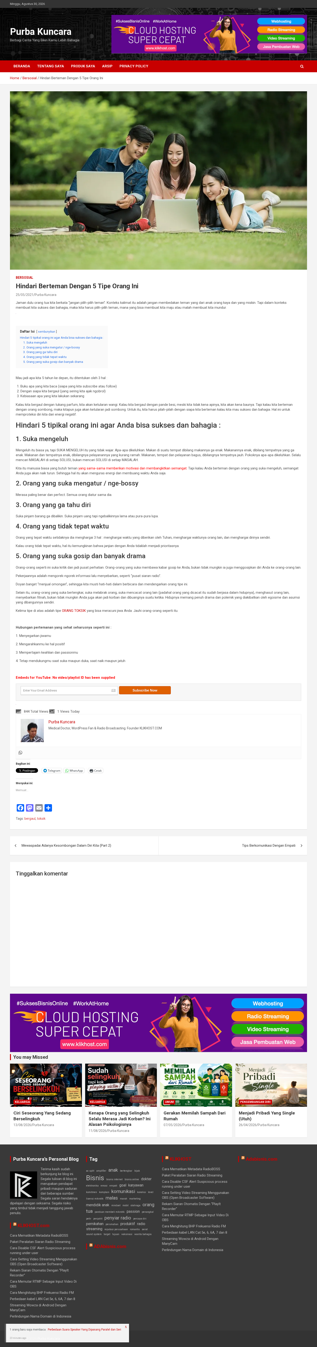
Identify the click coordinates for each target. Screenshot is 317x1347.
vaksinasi (126, 1234)
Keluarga (22, 1102)
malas (112, 1198)
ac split (90, 1170)
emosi (104, 1185)
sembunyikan (46, 331)
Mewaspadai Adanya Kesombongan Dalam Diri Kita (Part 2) (66, 845)
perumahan (112, 1224)
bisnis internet (114, 1179)
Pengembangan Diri (255, 1102)
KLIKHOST (180, 1159)
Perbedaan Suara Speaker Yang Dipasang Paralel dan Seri (84, 1329)
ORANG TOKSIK (74, 611)
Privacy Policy (134, 66)
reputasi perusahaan (116, 1229)
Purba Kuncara (40, 31)
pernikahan (95, 1224)
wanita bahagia (143, 1234)
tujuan (115, 1234)
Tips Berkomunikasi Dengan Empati (268, 845)
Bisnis (95, 1178)
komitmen (91, 1192)
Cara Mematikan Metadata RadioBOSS (39, 1235)
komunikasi (123, 1191)
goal (122, 1185)
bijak (137, 1170)
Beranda (21, 66)
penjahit (97, 1218)
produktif (127, 1224)
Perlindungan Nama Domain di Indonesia (40, 1316)
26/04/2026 (247, 1125)
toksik (41, 818)
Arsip (107, 66)
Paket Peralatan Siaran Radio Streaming (40, 1242)
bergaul (30, 818)
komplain (104, 1192)
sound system (94, 1234)
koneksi (141, 1192)
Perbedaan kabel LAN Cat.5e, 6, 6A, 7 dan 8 (42, 1299)
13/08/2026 (22, 1125)
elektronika (92, 1185)
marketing (135, 1198)
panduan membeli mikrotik (110, 1211)
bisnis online (132, 1179)
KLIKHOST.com (33, 1225)
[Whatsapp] (20, 753)
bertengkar (126, 1170)
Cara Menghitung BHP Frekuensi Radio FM (42, 1293)
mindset (115, 1205)
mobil (126, 1205)
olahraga (135, 1205)
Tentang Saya (50, 66)
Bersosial (24, 277)
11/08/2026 (97, 1131)
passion (133, 1211)
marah (123, 1198)
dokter (146, 1179)
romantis (135, 1229)
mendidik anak (97, 1205)
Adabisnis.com (261, 1159)
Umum (169, 1102)
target (107, 1234)
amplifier (101, 1170)
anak (113, 1170)
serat (145, 1229)
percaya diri (139, 1218)
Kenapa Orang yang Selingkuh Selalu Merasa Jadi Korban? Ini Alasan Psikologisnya (120, 1118)
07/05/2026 (172, 1125)
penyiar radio (117, 1218)
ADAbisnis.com (110, 1246)
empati (113, 1185)
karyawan (135, 1185)
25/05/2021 (24, 295)
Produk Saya (83, 66)
